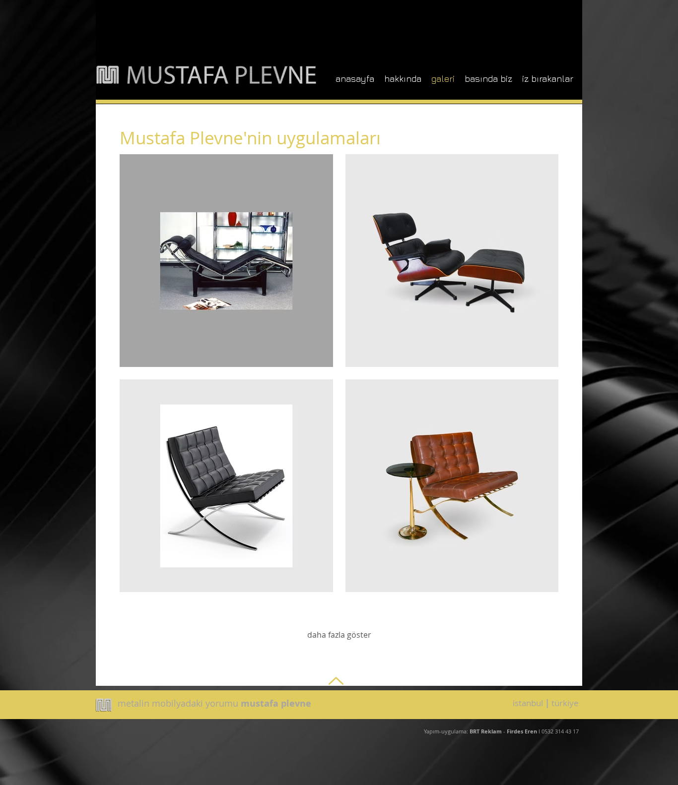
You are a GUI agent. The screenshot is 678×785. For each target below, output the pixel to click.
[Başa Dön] (334, 680)
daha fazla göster (339, 634)
